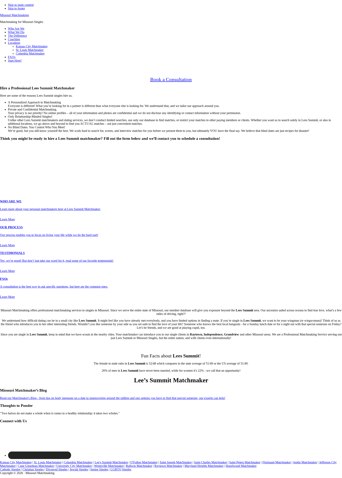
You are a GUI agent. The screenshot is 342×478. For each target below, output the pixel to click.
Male (7, 153)
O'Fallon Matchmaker (144, 462)
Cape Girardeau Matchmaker (36, 466)
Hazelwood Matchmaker (241, 466)
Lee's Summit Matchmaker (111, 462)
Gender (6, 146)
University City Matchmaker (74, 466)
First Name (8, 160)
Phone (5, 173)
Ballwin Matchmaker (139, 466)
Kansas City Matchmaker (16, 462)
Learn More (7, 219)
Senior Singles (99, 469)
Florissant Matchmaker (276, 462)
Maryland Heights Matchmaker (203, 466)
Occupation (8, 177)
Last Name (8, 164)
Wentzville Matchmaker (109, 466)
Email (5, 169)
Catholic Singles (10, 469)
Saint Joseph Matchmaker (176, 462)
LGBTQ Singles (120, 469)
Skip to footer (16, 8)
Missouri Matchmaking (14, 15)
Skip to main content (21, 5)
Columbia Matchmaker (78, 462)
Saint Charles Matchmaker (210, 462)
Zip (3, 181)
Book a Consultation (171, 79)
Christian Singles (33, 469)
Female (19, 153)
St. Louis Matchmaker (48, 462)
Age (4, 156)
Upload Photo (8, 185)
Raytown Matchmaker (168, 466)
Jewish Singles (79, 469)
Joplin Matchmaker (305, 462)
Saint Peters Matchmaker (244, 462)
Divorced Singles (56, 469)
